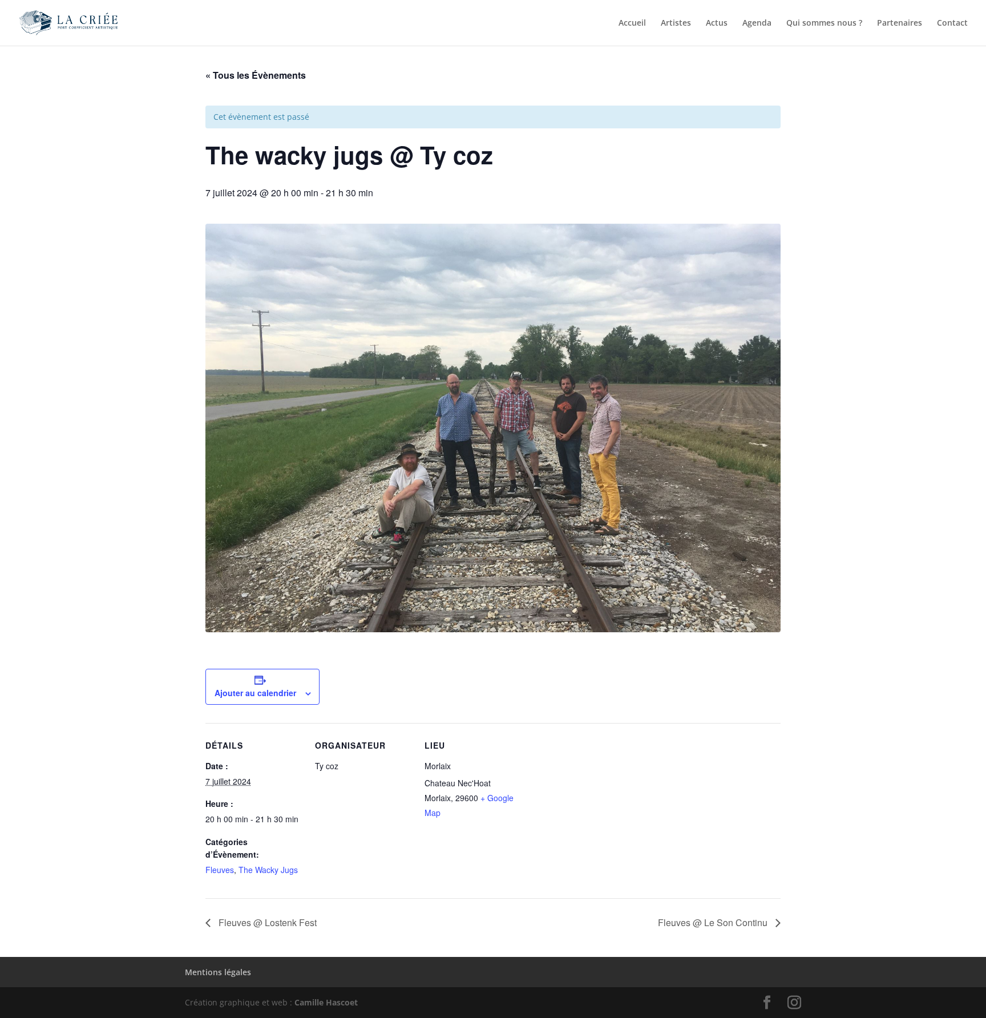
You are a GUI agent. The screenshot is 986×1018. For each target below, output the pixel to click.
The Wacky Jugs (268, 869)
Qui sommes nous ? (824, 23)
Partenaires (899, 23)
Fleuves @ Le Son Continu (714, 922)
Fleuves (219, 869)
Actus (717, 23)
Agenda (756, 23)
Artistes (676, 23)
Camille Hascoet (326, 1002)
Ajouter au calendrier (255, 692)
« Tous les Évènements (255, 75)
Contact (952, 23)
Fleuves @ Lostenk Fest (266, 922)
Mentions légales (218, 972)
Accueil (632, 23)
